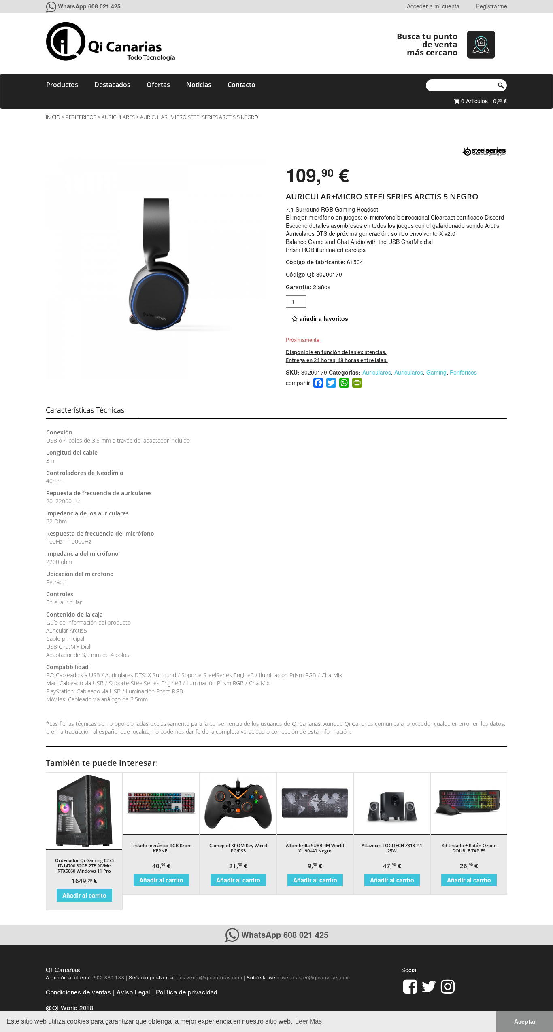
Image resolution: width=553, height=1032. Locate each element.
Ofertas (158, 84)
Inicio (53, 117)
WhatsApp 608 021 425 (89, 6)
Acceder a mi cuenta (433, 6)
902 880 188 (109, 977)
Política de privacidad (186, 991)
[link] (410, 985)
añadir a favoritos (323, 318)
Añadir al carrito (84, 895)
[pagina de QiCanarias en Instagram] (448, 985)
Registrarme (491, 6)
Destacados (112, 84)
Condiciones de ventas (78, 991)
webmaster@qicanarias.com (316, 977)
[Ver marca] (484, 151)
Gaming (436, 372)
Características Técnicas (85, 410)
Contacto (241, 84)
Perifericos (81, 117)
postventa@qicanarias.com (209, 977)
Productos (62, 84)
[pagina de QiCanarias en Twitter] (428, 985)
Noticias (198, 84)
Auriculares (118, 117)
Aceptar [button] (525, 1021)
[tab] (92, 410)
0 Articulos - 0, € (483, 101)
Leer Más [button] (308, 1021)
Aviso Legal (133, 991)
